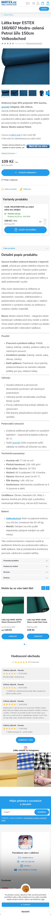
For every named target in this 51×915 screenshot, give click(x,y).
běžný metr (15, 135)
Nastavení (25, 911)
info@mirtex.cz (27, 858)
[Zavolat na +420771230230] (33, 3)
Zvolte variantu (27, 172)
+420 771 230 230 (27, 862)
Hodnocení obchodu (25, 656)
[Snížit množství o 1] (45, 223)
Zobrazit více (25, 740)
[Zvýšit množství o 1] (45, 220)
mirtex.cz (27, 866)
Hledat (44, 9)
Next (47, 588)
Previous (43, 588)
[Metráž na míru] (25, 146)
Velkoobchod (13, 518)
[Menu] (48, 3)
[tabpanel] (13, 617)
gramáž (5, 107)
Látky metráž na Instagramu (26, 751)
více (42, 899)
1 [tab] (24, 644)
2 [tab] (26, 644)
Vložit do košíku (27, 230)
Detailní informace (8, 153)
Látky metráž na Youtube (27, 870)
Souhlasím (26, 904)
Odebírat (41, 812)
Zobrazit (13, 636)
